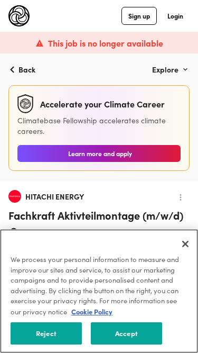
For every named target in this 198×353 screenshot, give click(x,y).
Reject (46, 333)
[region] (99, 291)
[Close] (185, 244)
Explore (165, 69)
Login (175, 15)
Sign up (139, 15)
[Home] (19, 15)
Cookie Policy (91, 311)
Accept (126, 333)
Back (26, 69)
